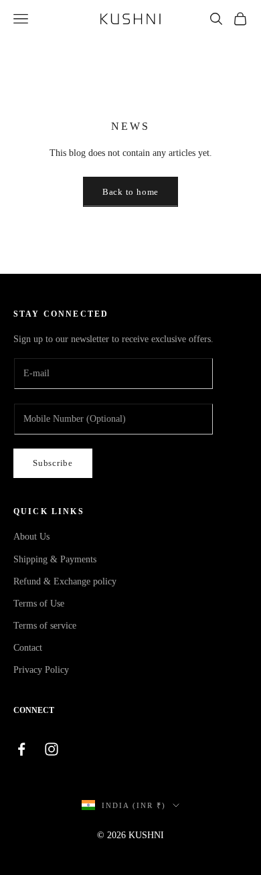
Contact (27, 648)
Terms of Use (38, 604)
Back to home (130, 192)
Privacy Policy (41, 670)
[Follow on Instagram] (59, 749)
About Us (31, 537)
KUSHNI (146, 835)
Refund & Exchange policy (64, 581)
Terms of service (44, 626)
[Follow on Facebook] (28, 749)
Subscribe (53, 463)
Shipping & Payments (54, 559)
